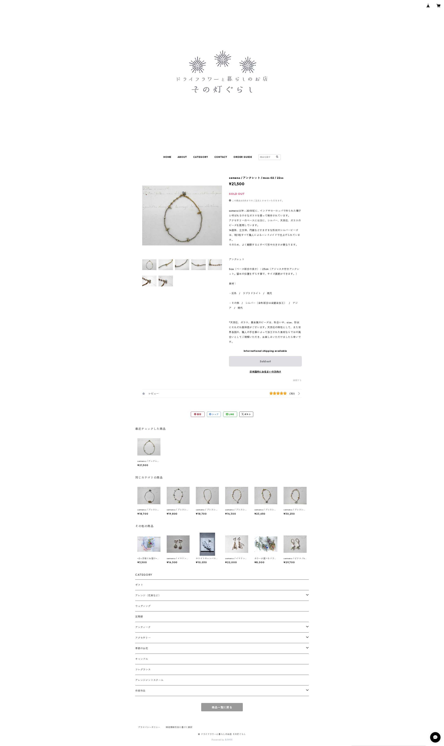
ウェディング (143, 606)
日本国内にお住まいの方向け (265, 371)
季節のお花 (141, 648)
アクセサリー (143, 637)
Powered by (218, 739)
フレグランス (143, 669)
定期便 (139, 616)
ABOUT (182, 157)
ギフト (139, 584)
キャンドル (141, 658)
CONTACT (220, 157)
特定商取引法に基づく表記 (179, 727)
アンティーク (143, 627)
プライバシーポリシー (149, 727)
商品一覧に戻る (222, 707)
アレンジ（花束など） (148, 595)
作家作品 (140, 690)
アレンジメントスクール (149, 680)
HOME (167, 157)
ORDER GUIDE (242, 157)
